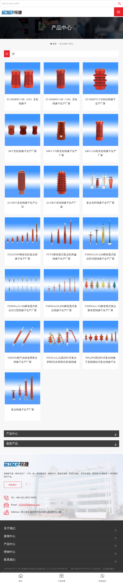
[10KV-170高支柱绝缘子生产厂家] (61, 130)
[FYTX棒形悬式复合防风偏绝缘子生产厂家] (61, 233)
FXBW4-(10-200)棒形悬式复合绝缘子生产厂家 (61, 308)
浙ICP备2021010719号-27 (81, 569)
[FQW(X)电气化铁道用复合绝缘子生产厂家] (22, 337)
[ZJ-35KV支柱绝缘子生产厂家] (61, 182)
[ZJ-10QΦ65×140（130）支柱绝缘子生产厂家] (61, 78)
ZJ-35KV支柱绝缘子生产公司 (22, 204)
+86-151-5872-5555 (26, 497)
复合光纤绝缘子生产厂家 (100, 202)
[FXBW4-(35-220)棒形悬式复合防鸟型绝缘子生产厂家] (100, 233)
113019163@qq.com (29, 504)
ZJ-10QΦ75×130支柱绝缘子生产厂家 (100, 101)
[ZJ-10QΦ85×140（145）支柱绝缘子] (22, 78)
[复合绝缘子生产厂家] (22, 388)
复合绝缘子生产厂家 (22, 409)
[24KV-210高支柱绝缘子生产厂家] (100, 130)
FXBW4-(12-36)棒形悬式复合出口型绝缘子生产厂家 (22, 308)
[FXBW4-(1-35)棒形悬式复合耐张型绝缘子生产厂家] (100, 285)
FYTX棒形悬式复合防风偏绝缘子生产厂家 (61, 256)
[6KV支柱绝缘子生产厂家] (22, 130)
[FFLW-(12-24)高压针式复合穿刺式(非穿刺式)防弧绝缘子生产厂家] (61, 337)
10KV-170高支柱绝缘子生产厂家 (61, 153)
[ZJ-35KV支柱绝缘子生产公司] (22, 182)
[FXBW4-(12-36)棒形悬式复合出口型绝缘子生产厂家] (22, 285)
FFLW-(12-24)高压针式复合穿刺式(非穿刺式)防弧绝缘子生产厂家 (61, 360)
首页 (55, 44)
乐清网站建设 (108, 569)
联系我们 (12, 485)
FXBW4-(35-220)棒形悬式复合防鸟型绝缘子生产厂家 (100, 256)
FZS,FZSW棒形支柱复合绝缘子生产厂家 (22, 256)
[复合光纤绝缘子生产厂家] (100, 182)
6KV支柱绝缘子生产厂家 (22, 151)
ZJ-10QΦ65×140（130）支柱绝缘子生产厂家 (61, 101)
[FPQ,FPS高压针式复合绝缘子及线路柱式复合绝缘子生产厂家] (100, 337)
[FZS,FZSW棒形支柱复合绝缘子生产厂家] (22, 233)
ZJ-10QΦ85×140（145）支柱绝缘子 (22, 101)
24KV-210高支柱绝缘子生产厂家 (100, 153)
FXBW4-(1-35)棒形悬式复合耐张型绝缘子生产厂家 (100, 308)
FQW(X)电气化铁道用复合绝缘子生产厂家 (22, 359)
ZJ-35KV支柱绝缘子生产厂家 (61, 204)
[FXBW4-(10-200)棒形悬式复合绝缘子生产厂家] (61, 285)
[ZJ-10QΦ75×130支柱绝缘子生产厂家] (100, 78)
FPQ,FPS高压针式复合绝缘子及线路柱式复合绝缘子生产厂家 (100, 360)
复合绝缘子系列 (66, 44)
